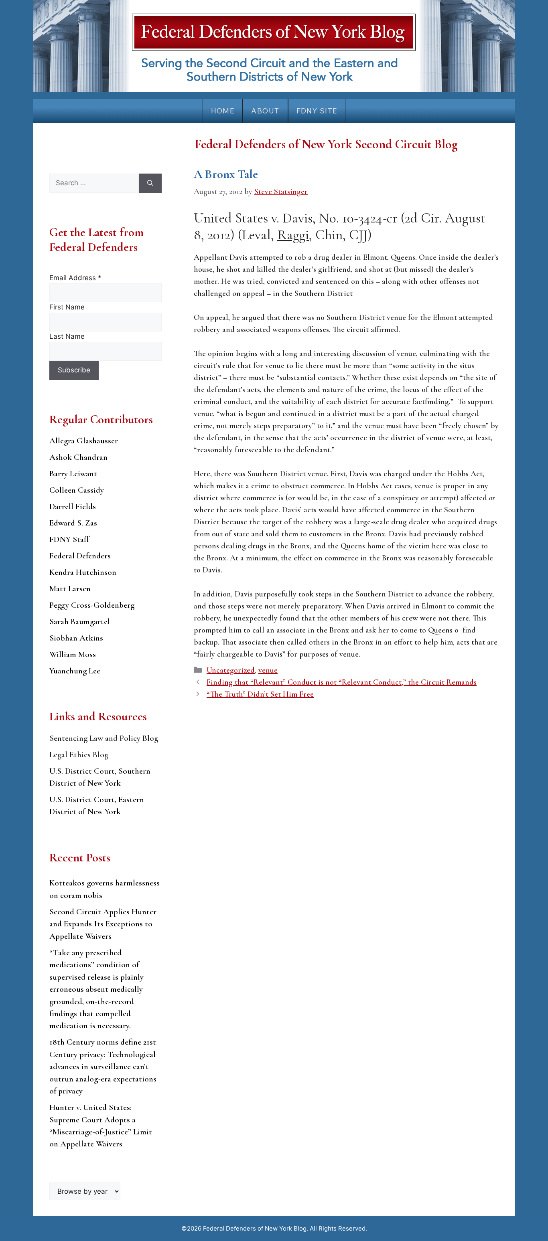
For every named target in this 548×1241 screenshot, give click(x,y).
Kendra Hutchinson (82, 572)
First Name (67, 307)
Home (223, 110)
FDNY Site (316, 110)
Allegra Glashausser (83, 441)
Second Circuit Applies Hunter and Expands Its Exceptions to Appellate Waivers (102, 924)
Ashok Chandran (78, 457)
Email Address (75, 278)
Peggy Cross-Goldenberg (91, 605)
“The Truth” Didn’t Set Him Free (260, 694)
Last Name (67, 336)
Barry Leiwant (73, 474)
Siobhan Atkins (76, 638)
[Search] (150, 183)
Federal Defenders (80, 556)
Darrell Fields (72, 506)
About (265, 110)
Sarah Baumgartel (79, 621)
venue (268, 670)
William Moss (72, 654)
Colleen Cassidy (76, 490)
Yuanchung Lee (74, 671)
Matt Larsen (70, 589)
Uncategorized (231, 670)
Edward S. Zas (73, 523)
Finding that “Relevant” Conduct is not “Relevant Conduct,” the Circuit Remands (342, 682)
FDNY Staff (69, 539)
